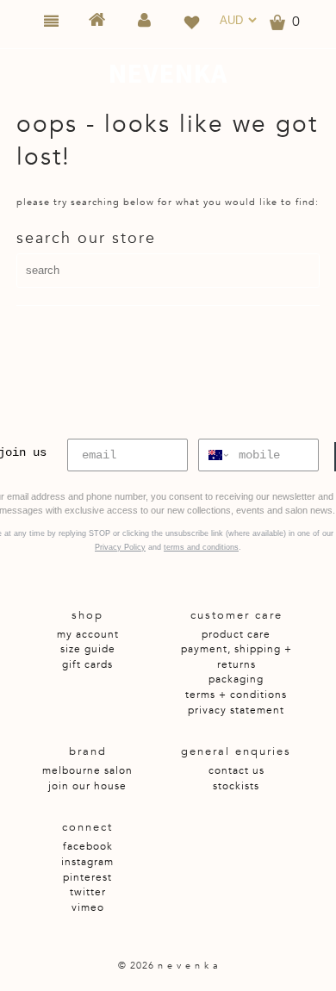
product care (236, 634)
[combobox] (215, 455)
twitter (88, 892)
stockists (236, 786)
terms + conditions (236, 694)
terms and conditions (201, 547)
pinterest (87, 877)
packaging (236, 679)
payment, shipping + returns (236, 656)
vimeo (88, 907)
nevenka (168, 73)
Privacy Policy (120, 547)
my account (88, 634)
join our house (87, 786)
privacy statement (236, 710)
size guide (87, 649)
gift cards (87, 664)
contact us (236, 770)
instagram (87, 862)
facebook (88, 846)
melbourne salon (87, 770)
